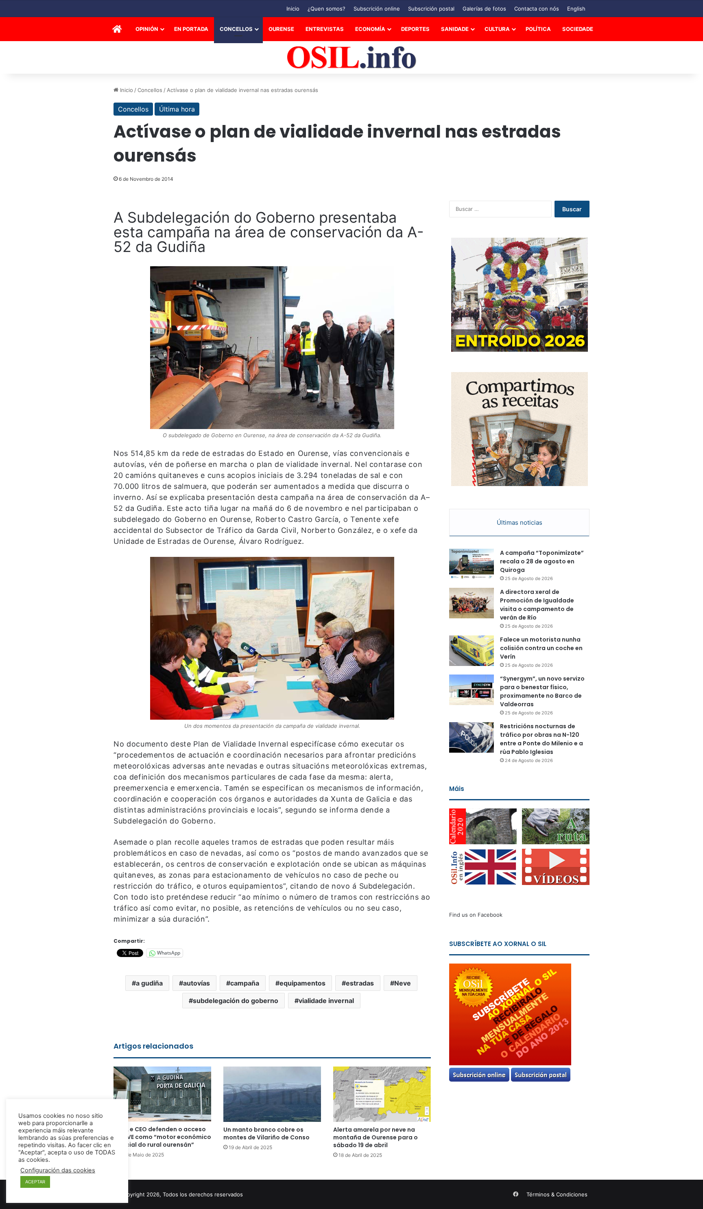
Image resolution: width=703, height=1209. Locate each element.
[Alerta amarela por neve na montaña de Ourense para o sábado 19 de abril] (382, 1094)
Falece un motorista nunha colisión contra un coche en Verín (541, 648)
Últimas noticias (519, 522)
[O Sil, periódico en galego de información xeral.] (351, 57)
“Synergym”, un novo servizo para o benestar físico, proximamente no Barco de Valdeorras (542, 691)
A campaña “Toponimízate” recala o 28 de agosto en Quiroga (542, 561)
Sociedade (577, 29)
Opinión (146, 29)
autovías (196, 983)
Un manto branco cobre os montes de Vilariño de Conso (266, 1133)
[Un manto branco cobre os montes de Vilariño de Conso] (272, 1094)
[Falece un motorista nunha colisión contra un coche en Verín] (471, 650)
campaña (244, 983)
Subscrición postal (431, 8)
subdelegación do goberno (235, 1001)
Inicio (292, 8)
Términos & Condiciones (556, 1194)
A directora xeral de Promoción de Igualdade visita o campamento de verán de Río (537, 605)
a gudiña (149, 983)
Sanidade (455, 29)
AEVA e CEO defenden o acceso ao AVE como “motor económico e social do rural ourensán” (162, 1137)
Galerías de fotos (484, 8)
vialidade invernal (326, 1001)
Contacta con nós (536, 8)
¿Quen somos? (326, 8)
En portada (191, 29)
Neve (402, 983)
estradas (360, 983)
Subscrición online (377, 8)
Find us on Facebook (475, 914)
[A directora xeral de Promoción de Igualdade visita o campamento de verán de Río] (471, 603)
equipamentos (302, 983)
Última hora (177, 109)
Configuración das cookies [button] (57, 1170)
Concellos (236, 29)
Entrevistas (325, 29)
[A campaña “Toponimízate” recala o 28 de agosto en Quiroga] (471, 564)
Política (538, 29)
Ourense (281, 29)
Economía (370, 29)
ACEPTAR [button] (35, 1182)
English (576, 8)
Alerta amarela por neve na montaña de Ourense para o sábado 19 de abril (375, 1137)
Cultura (497, 29)
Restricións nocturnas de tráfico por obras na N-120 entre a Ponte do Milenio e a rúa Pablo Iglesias (541, 739)
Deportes (415, 29)
